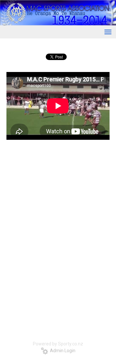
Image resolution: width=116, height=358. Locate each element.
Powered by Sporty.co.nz (58, 343)
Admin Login (61, 350)
